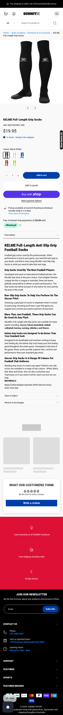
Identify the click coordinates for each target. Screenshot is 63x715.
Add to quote (31, 185)
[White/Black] (14, 155)
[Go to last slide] (28, 108)
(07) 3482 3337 (17, 634)
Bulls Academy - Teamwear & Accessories (31, 33)
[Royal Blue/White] (22, 155)
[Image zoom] (31, 72)
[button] (41, 175)
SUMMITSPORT (35, 706)
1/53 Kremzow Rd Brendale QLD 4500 (27, 642)
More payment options (31, 201)
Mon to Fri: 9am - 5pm (20, 650)
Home (6, 33)
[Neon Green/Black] (14, 163)
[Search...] (54, 23)
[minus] (6, 175)
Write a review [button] (31, 503)
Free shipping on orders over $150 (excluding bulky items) (33, 4)
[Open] (7, 707)
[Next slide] (35, 108)
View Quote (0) (61, 139)
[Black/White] (6, 155)
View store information (18, 213)
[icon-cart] (6, 13)
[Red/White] (6, 163)
